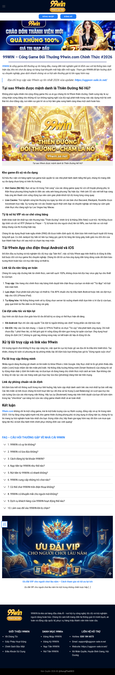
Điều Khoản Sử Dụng (15, 651)
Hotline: (83, 636)
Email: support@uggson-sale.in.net (89, 641)
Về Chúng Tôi (11, 636)
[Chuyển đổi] (5, 445)
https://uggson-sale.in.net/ (91, 80)
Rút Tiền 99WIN (50, 651)
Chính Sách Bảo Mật (15, 646)
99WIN (34, 613)
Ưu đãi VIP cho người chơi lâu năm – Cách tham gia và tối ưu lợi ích (58, 581)
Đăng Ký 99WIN (51, 641)
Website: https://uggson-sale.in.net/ (89, 646)
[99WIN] (57, 6)
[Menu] (3, 6)
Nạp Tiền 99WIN (51, 646)
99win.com (7, 411)
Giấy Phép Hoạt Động (15, 641)
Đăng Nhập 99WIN (52, 636)
